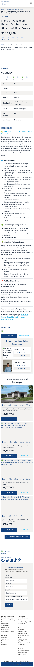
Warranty (4, 644)
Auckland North (22, 631)
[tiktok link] (16, 560)
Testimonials (21, 620)
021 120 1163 (22, 352)
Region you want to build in (14, 596)
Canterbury (21, 644)
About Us (4, 637)
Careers (3, 643)
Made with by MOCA (26, 664)
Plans (3, 621)
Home (3, 9)
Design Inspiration (23, 618)
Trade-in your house (7, 618)
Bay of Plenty (22, 641)
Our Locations (22, 628)
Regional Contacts (23, 650)
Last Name (8, 584)
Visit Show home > (24, 335)
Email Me (22, 355)
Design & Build (5, 627)
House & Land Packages (8, 620)
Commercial (4, 629)
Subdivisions (5, 625)
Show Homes (5, 623)
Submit (9, 605)
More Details (9, 419)
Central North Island (24, 643)
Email (7, 590)
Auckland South (22, 633)
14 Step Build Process (7, 631)
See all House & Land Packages (17, 537)
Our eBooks (21, 623)
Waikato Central (22, 639)
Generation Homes (24, 661)
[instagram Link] (7, 560)
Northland (21, 629)
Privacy (16, 664)
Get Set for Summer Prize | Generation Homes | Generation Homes (14, 317)
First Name (8, 577)
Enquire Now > (25, 419)
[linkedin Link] (12, 560)
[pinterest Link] (19, 560)
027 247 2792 (22, 365)
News (3, 641)
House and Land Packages (15, 9)
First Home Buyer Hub (24, 621)
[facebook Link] (3, 560)
